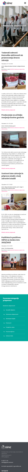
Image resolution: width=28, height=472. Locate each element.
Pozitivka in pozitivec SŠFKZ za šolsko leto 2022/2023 (11, 240)
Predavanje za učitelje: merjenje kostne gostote (12, 116)
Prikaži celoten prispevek (8, 110)
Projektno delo (10, 327)
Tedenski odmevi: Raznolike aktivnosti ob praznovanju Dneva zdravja (12, 56)
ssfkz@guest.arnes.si (7, 462)
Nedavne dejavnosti (19, 69)
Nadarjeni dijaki (10, 318)
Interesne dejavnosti (12, 314)
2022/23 (12, 250)
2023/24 (12, 69)
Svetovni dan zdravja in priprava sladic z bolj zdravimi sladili (12, 176)
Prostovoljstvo (10, 331)
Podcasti (8, 323)
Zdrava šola (4, 70)
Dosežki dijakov (10, 310)
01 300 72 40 (4, 460)
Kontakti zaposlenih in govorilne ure (11, 466)
